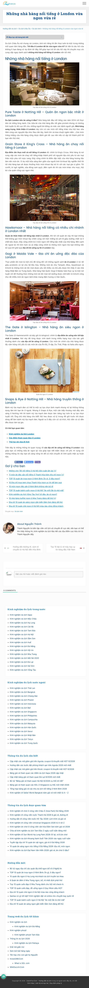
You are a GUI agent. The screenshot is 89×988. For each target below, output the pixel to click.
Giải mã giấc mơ (17, 947)
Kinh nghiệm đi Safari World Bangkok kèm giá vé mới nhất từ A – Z (39, 793)
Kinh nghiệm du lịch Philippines (23, 715)
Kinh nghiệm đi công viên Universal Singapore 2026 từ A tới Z (37, 823)
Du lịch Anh (19, 511)
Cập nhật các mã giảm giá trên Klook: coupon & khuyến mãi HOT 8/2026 (42, 769)
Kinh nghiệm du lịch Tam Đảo (22, 630)
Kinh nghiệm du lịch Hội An (21, 650)
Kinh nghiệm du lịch (18, 922)
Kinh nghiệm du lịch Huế (20, 642)
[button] (84, 3)
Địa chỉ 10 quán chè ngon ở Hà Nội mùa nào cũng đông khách (37, 892)
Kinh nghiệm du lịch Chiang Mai (23, 696)
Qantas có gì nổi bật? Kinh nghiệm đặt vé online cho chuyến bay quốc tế (42, 896)
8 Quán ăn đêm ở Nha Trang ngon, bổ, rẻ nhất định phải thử (36, 880)
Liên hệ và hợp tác (41, 983)
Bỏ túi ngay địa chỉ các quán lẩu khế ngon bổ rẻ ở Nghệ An (36, 868)
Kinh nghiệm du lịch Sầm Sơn (22, 638)
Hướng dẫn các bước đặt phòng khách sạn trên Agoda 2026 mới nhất (40, 765)
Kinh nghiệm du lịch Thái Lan (22, 688)
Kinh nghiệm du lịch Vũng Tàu (23, 670)
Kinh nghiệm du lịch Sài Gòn (22, 666)
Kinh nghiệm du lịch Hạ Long (22, 623)
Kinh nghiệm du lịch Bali (20, 708)
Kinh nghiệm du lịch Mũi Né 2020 (24, 658)
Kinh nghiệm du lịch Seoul (21, 731)
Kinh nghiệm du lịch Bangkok (22, 692)
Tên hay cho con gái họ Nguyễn (24, 955)
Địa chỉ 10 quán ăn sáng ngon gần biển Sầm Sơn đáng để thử (36, 904)
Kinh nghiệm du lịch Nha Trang (23, 654)
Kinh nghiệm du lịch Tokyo (21, 739)
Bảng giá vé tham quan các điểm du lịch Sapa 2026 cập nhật (37, 773)
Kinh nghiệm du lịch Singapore (23, 712)
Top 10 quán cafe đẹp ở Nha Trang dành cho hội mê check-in (37, 884)
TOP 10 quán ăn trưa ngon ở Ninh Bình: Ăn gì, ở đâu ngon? (35, 872)
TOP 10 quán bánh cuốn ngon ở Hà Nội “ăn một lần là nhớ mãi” (37, 900)
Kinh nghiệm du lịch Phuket (22, 700)
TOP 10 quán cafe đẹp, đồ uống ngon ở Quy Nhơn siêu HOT (36, 888)
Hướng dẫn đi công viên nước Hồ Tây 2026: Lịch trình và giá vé (38, 819)
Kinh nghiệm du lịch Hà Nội (22, 634)
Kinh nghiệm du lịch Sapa (21, 615)
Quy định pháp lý (56, 983)
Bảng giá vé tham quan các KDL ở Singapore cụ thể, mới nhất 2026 (39, 785)
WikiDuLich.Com (17, 967)
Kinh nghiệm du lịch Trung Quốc (24, 743)
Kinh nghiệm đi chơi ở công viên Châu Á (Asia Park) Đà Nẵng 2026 (39, 811)
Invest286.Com (16, 959)
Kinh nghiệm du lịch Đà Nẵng (22, 646)
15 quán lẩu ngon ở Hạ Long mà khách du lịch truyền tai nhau (37, 876)
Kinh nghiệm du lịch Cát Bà (21, 626)
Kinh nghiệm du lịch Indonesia (23, 704)
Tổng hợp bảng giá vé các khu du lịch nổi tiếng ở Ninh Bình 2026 (38, 789)
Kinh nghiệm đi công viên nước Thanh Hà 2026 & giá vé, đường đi (39, 815)
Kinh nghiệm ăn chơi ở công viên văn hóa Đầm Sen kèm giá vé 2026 (40, 827)
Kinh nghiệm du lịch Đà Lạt (21, 662)
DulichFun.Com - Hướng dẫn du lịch (39, 981)
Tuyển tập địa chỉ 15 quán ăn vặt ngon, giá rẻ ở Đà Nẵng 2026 (37, 842)
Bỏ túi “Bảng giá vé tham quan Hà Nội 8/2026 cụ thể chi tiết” (36, 781)
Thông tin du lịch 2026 (20, 938)
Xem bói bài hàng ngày (20, 951)
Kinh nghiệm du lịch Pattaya (26, 943)
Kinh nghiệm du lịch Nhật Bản (23, 735)
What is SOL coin (21, 963)
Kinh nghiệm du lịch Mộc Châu (23, 619)
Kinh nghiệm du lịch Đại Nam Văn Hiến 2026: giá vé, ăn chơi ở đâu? (39, 850)
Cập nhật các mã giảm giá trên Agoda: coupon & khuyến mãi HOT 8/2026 (42, 761)
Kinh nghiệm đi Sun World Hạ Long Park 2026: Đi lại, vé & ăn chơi (38, 834)
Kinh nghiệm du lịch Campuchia (23, 719)
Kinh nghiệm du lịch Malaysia (22, 723)
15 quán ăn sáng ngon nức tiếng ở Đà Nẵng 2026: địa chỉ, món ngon (40, 846)
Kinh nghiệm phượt (18, 930)
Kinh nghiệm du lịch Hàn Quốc (23, 727)
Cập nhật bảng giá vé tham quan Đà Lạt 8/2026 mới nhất (35, 777)
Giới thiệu (30, 983)
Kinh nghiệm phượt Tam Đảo (27, 935)
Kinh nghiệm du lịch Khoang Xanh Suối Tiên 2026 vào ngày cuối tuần (40, 838)
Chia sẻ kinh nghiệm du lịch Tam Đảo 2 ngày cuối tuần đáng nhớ (38, 830)
